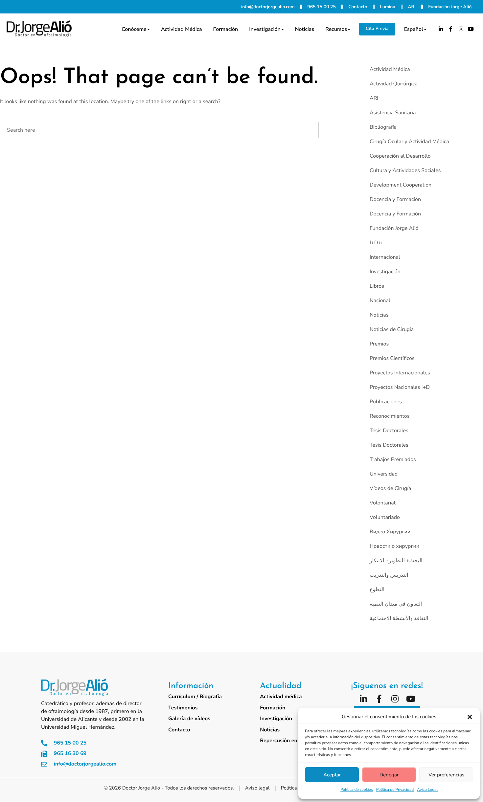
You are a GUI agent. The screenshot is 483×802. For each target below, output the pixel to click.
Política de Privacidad (395, 789)
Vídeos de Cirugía (390, 488)
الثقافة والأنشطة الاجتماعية (399, 618)
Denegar (389, 774)
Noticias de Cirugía (392, 329)
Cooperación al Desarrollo (400, 156)
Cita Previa (377, 29)
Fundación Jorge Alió (394, 228)
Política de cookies (356, 789)
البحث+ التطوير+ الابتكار (396, 560)
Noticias (304, 29)
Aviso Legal (427, 789)
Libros (377, 286)
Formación (225, 29)
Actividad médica (181, 29)
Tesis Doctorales (389, 430)
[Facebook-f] (451, 29)
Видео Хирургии (390, 531)
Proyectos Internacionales (400, 372)
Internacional (385, 257)
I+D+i (376, 242)
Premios (379, 343)
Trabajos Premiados (393, 459)
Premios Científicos (392, 358)
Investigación (264, 29)
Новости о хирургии (394, 546)
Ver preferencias (446, 774)
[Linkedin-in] (441, 29)
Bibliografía (383, 127)
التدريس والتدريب (389, 575)
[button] (470, 717)
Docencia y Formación (395, 199)
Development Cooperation (400, 185)
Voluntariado (385, 517)
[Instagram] (461, 29)
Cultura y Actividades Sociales (405, 170)
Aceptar (332, 774)
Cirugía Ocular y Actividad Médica (409, 141)
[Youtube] (471, 29)
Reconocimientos (389, 416)
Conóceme (134, 29)
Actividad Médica (390, 69)
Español (413, 29)
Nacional (380, 300)
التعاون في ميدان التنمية (396, 604)
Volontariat (383, 502)
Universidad (384, 474)
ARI (374, 98)
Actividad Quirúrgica (394, 83)
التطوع (377, 589)
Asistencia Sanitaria (393, 112)
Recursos (336, 29)
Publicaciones (386, 401)
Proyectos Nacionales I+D (400, 387)
